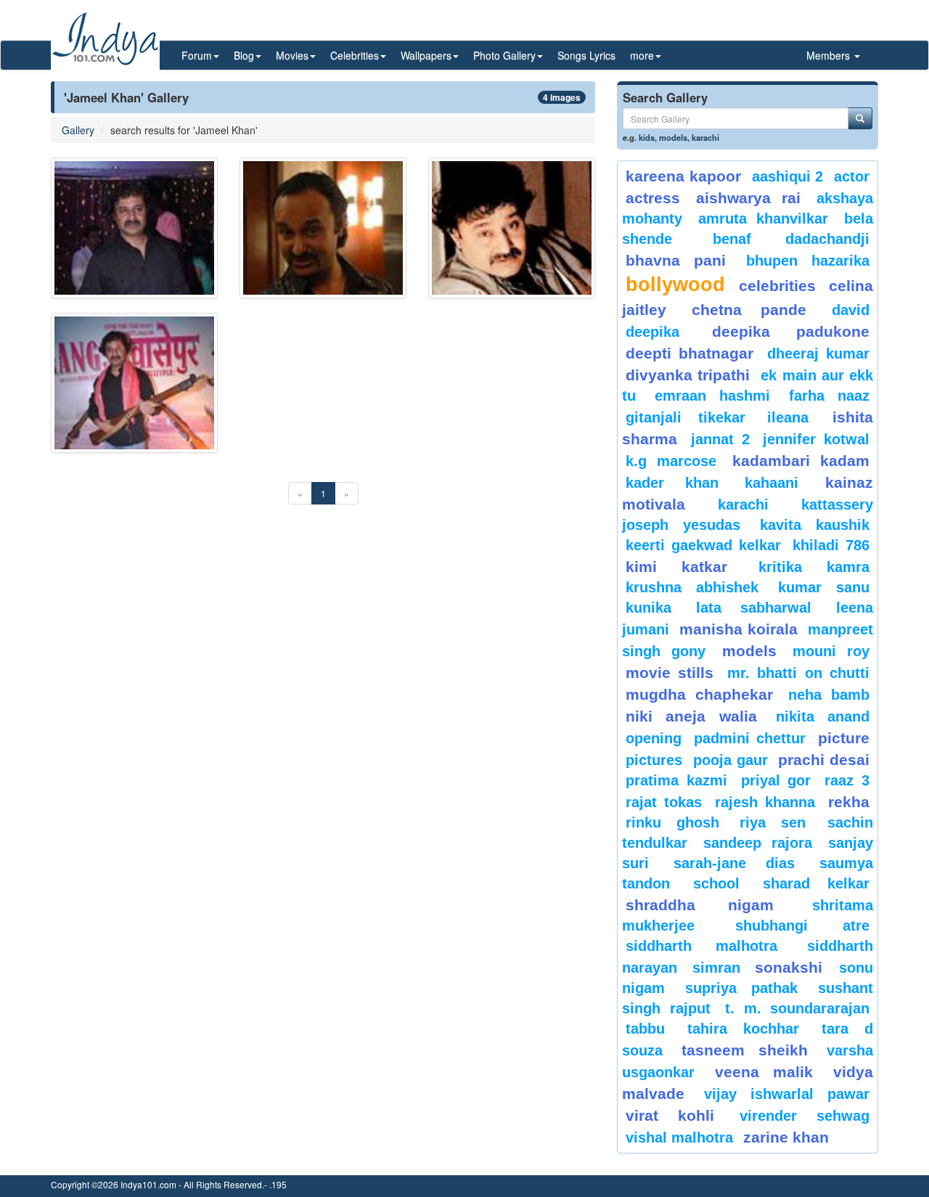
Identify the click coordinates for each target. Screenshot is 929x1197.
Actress (653, 197)
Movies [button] (292, 55)
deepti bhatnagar (689, 353)
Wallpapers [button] (426, 55)
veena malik (764, 1071)
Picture (843, 738)
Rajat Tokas (664, 802)
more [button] (642, 55)
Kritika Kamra (813, 567)
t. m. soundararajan (797, 1008)
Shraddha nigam (700, 904)
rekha (848, 801)
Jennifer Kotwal (816, 439)
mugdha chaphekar (699, 694)
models (673, 137)
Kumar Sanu (823, 587)
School (716, 883)
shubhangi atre (802, 926)
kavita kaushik (814, 525)
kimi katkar (676, 566)
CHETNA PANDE (749, 309)
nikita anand (822, 716)
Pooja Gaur (730, 760)
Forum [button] (196, 55)
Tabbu (645, 1029)
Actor (851, 176)
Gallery (78, 130)
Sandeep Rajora (757, 843)
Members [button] (829, 55)
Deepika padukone (791, 331)
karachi (705, 137)
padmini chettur (750, 738)
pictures (654, 760)
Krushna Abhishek (692, 587)
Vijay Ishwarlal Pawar (786, 1094)
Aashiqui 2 (788, 176)
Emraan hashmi (712, 396)
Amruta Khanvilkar (763, 218)
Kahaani (771, 483)
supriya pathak (741, 988)
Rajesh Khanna (765, 802)
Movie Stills (669, 672)
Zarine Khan (786, 1137)
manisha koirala (738, 629)
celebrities (777, 285)
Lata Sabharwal (753, 608)
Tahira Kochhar (743, 1029)
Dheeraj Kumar (818, 353)
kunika (648, 608)
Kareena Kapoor (683, 176)
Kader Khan (672, 483)
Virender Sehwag (804, 1116)
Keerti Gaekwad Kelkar (703, 545)
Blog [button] (244, 55)
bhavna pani (676, 260)
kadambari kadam (800, 460)
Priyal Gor (776, 780)
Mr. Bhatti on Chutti (798, 673)
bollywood (675, 284)
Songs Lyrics (586, 55)
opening (654, 738)
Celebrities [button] (354, 55)
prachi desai (823, 759)
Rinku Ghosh (672, 822)
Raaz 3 (846, 780)
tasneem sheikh (744, 1050)
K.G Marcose (671, 461)
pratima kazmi (676, 780)
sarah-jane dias (734, 863)
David (850, 310)
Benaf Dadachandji (791, 239)
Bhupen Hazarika (807, 261)
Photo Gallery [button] (504, 55)
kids (647, 137)
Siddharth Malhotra (701, 946)
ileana (796, 417)
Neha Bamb (828, 695)
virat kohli (670, 1115)
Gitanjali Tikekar (685, 417)
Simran (716, 968)
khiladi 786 (831, 545)
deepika (652, 332)
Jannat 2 (720, 439)
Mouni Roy (831, 651)
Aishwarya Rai (748, 197)
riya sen (780, 822)
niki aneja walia (691, 716)
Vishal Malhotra (679, 1137)
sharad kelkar (816, 883)
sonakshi (793, 967)
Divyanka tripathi (688, 375)
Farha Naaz (829, 396)
